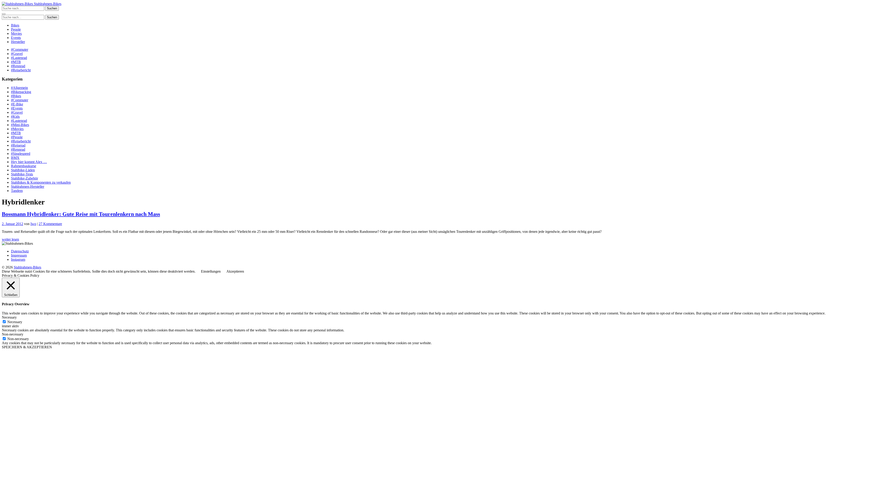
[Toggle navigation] (3, 14)
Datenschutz (20, 251)
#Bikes (16, 96)
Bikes (15, 25)
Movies (16, 33)
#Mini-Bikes (20, 125)
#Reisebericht (21, 70)
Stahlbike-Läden (23, 170)
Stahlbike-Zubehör (24, 178)
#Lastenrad (19, 58)
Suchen (52, 8)
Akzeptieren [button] (235, 271)
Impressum (19, 255)
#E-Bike (17, 104)
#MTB (16, 62)
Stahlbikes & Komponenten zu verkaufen (41, 182)
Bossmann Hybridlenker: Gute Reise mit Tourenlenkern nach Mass (81, 214)
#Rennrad (18, 66)
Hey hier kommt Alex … (29, 162)
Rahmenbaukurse (23, 166)
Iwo (33, 224)
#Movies (17, 129)
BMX (15, 158)
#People (17, 137)
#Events (17, 108)
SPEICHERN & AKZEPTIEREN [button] (27, 347)
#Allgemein (19, 88)
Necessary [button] (9, 317)
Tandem (17, 191)
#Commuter (19, 49)
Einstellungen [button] (211, 271)
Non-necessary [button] (12, 334)
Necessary (14, 322)
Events (16, 38)
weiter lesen (10, 239)
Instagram (18, 259)
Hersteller (18, 42)
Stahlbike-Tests (22, 174)
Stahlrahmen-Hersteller (27, 186)
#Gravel (17, 54)
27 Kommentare (50, 224)
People (16, 29)
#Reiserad (18, 145)
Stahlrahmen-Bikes (47, 4)
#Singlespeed (20, 154)
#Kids (15, 116)
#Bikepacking (21, 92)
